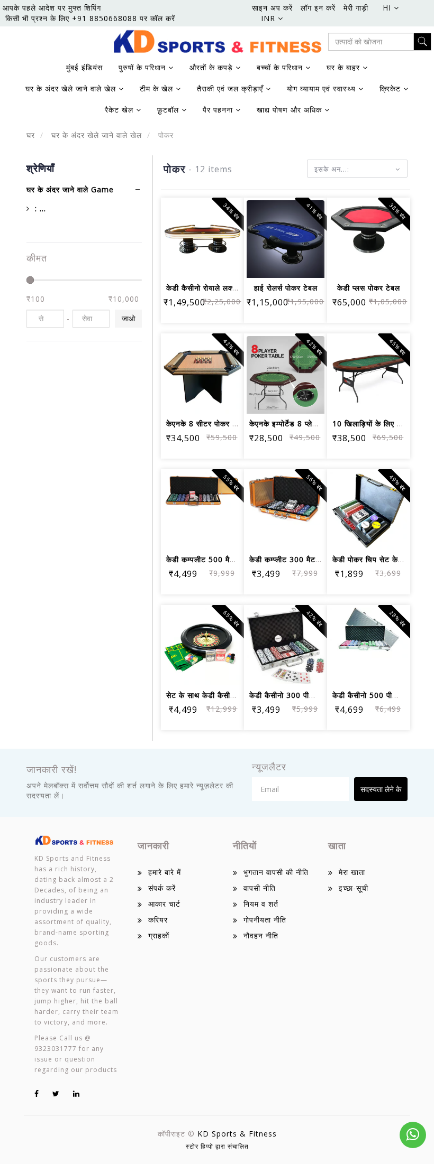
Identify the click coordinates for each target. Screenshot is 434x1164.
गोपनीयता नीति (264, 920)
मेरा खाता (352, 872)
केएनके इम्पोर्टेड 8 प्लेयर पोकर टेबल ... (307, 423)
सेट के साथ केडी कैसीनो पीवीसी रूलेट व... (228, 695)
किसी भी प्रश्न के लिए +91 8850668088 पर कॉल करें (90, 18)
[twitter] (56, 1093)
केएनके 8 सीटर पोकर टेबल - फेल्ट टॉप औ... (232, 423)
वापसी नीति (259, 888)
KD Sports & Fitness (237, 1134)
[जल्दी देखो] (202, 263)
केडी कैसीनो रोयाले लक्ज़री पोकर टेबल (222, 288)
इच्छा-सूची (353, 888)
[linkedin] (76, 1093)
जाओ (128, 318)
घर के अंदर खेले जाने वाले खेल (95, 135)
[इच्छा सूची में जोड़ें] (202, 233)
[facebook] (36, 1093)
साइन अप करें (272, 8)
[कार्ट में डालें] (177, 233)
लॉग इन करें (318, 8)
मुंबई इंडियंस (84, 67)
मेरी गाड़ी (355, 8)
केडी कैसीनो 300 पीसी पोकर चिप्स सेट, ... (312, 695)
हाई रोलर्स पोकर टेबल (286, 288)
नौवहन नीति (260, 935)
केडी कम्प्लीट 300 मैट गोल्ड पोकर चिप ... (311, 559)
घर (30, 135)
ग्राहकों (158, 935)
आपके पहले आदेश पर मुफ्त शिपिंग (52, 8)
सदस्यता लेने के (380, 789)
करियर (158, 920)
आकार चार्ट (164, 904)
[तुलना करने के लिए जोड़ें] (227, 233)
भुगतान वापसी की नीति (276, 872)
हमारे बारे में (164, 872)
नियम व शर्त (260, 904)
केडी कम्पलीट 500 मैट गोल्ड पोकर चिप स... (232, 559)
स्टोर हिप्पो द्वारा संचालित (217, 1146)
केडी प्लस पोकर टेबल (368, 288)
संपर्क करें (162, 888)
